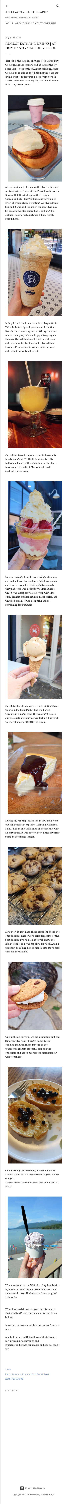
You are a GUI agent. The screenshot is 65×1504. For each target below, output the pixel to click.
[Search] (58, 5)
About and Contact (28, 23)
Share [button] (8, 1369)
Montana (16, 1374)
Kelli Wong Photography (26, 12)
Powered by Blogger (35, 1488)
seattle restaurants (14, 1379)
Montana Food (29, 1374)
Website (50, 23)
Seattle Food (43, 1374)
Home (9, 23)
